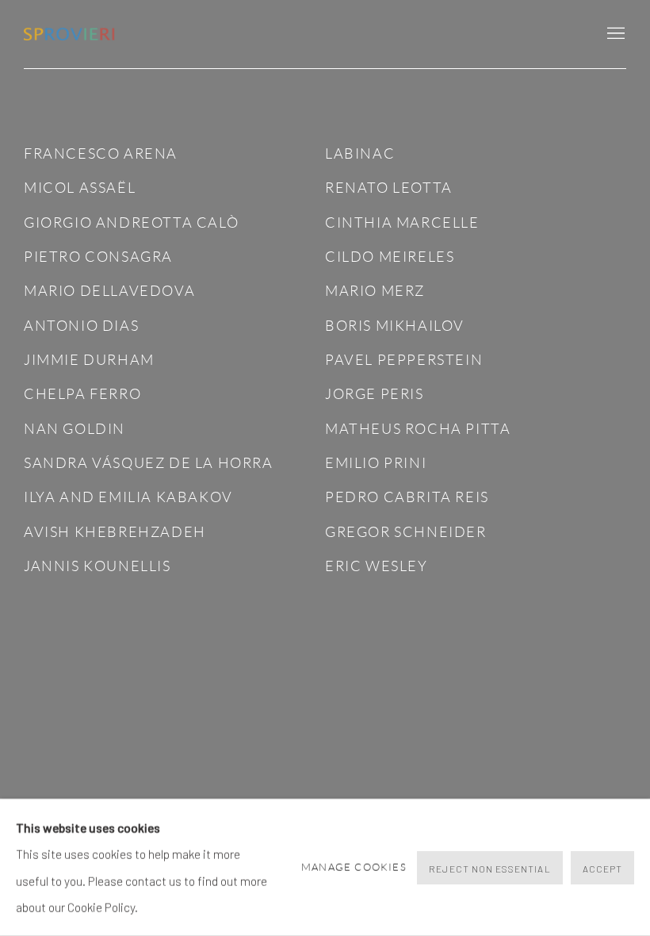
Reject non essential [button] (489, 867)
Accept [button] (602, 867)
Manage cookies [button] (354, 867)
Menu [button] (614, 34)
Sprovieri (71, 34)
